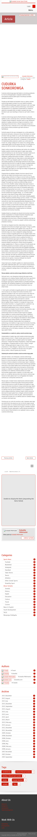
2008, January (18, 749)
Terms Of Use (31, 833)
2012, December (18, 728)
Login (29, 6)
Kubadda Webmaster (27, 76)
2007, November (18, 752)
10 (34, 580)
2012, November (18, 730)
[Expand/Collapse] (13, 559)
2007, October (18, 754)
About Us (4, 804)
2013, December (18, 704)
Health (29, 79)
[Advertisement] (18, 45)
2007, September (18, 757)
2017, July (18, 701)
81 (34, 559)
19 (34, 586)
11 (34, 578)
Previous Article (8, 458)
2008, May (18, 744)
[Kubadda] (5, 674)
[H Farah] (5, 671)
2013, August (18, 709)
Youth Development (7, 810)
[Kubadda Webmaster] (9, 677)
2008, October (18, 738)
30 (34, 562)
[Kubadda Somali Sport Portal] (18, 1)
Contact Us (4, 806)
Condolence (5, 808)
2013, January (18, 725)
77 (34, 676)
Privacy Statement (22, 833)
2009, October (18, 733)
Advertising (5, 824)
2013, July (18, 712)
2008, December (18, 736)
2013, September (18, 706)
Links (3, 828)
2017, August (18, 698)
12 (34, 609)
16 (34, 670)
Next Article (30, 458)
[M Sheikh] (5, 683)
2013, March (18, 720)
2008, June (18, 741)
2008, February (18, 746)
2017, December (18, 696)
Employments (5, 826)
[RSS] (2, 559)
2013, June (18, 714)
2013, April (18, 717)
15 (34, 607)
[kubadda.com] (7, 680)
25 (34, 564)
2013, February (18, 722)
